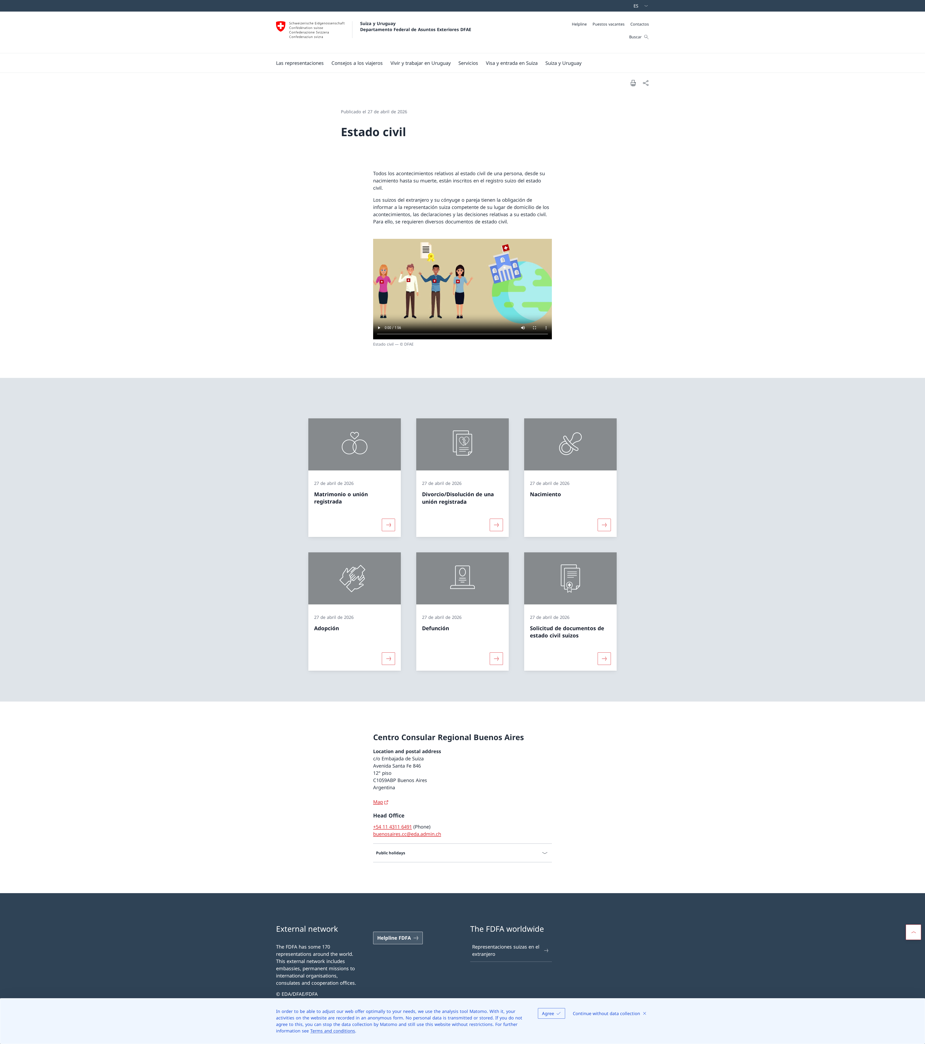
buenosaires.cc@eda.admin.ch (407, 834)
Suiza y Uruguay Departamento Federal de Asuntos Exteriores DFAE (415, 26)
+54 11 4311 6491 (392, 826)
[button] (300, 63)
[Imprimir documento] (633, 83)
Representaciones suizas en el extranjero (505, 950)
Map (378, 802)
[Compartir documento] (645, 83)
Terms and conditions (332, 1031)
